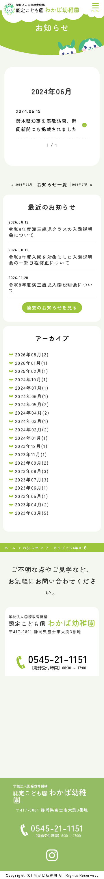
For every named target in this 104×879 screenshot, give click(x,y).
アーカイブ (52, 338)
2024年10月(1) (31, 379)
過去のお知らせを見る (52, 307)
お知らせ (30, 547)
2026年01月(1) (31, 362)
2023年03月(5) (32, 512)
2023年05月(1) (31, 495)
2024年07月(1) (32, 387)
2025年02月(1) (31, 370)
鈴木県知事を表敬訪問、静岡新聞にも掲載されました (46, 125)
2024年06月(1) (32, 396)
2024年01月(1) (31, 437)
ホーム (10, 547)
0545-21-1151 (58, 659)
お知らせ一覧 (52, 184)
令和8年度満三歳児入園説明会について (51, 287)
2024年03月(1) (32, 420)
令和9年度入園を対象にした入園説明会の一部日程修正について (51, 259)
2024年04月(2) (32, 412)
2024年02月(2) (32, 429)
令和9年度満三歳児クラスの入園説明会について (51, 232)
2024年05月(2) (32, 404)
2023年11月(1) (31, 454)
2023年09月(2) (32, 462)
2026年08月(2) (32, 354)
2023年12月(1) (31, 445)
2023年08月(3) (32, 471)
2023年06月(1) (31, 487)
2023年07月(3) (32, 479)
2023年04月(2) (32, 504)
